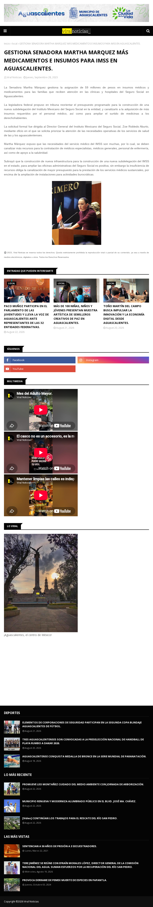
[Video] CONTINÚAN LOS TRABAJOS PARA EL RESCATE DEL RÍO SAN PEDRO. (70, 818)
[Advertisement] (37, 671)
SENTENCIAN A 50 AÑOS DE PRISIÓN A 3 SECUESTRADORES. (59, 846)
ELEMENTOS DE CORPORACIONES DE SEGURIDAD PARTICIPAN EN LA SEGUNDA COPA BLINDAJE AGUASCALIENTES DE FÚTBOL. (82, 724)
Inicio (7, 43)
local (14, 43)
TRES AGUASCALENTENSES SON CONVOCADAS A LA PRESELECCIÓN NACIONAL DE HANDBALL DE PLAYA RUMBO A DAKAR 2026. (83, 741)
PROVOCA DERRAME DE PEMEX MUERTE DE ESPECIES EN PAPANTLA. (64, 880)
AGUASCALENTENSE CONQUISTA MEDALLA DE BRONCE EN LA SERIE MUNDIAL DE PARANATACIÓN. (84, 756)
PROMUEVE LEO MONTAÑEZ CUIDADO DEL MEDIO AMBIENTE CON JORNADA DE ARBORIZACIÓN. (83, 784)
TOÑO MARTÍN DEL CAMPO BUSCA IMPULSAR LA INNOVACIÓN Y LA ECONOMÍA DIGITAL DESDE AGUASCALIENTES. (123, 314)
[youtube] (40, 368)
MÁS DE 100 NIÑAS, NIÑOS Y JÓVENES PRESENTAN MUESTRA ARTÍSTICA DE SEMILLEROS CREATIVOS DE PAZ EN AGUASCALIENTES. (75, 314)
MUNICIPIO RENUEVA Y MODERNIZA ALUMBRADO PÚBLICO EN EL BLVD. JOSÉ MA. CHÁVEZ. (79, 801)
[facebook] (40, 360)
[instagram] (113, 360)
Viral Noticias (14, 77)
